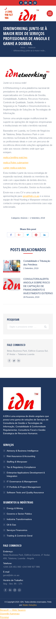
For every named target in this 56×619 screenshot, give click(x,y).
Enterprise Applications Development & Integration (26, 474)
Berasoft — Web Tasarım (13, 610)
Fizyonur (4, 617)
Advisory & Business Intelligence (22, 450)
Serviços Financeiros (17, 530)
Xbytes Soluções (30, 605)
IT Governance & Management (22, 481)
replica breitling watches (15, 157)
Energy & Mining (15, 508)
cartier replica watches (14, 167)
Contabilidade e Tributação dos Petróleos (36, 263)
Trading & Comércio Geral (19, 535)
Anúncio (31, 47)
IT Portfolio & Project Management (24, 487)
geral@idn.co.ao (31, 196)
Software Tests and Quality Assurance (25, 492)
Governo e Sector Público (19, 513)
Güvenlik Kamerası (10, 613)
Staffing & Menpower (17, 461)
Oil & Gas (11, 524)
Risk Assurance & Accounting (21, 456)
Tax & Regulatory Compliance (21, 467)
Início (23, 47)
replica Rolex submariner (15, 162)
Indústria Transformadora (19, 519)
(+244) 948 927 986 (9, 15)
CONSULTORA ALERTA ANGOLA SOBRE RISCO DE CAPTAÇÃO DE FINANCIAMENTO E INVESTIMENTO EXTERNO (38, 286)
